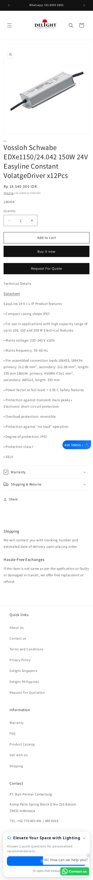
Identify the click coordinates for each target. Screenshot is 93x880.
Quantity (10, 211)
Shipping (9, 192)
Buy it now (46, 251)
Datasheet (12, 293)
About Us (17, 627)
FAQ (13, 733)
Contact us (18, 638)
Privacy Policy (20, 660)
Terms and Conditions (26, 649)
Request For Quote (46, 268)
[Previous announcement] (9, 5)
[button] (9, 25)
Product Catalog (22, 744)
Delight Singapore (23, 671)
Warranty (17, 722)
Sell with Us (19, 755)
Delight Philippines (24, 682)
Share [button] (13, 499)
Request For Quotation (27, 692)
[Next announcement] (84, 5)
